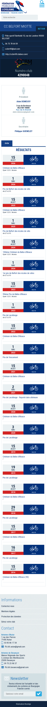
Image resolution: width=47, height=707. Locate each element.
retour (41, 29)
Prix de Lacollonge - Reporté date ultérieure (20, 397)
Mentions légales (8, 611)
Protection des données (11, 616)
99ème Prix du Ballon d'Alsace (15, 294)
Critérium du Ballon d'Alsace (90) (16, 577)
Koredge (28, 704)
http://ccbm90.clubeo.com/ (16, 54)
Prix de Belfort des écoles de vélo (16, 189)
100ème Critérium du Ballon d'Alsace (17, 252)
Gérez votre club (8, 622)
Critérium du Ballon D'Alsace (14, 336)
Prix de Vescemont (10, 357)
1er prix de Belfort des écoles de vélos (18, 273)
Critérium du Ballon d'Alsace (14, 168)
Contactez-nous (7, 606)
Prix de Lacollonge (10, 315)
